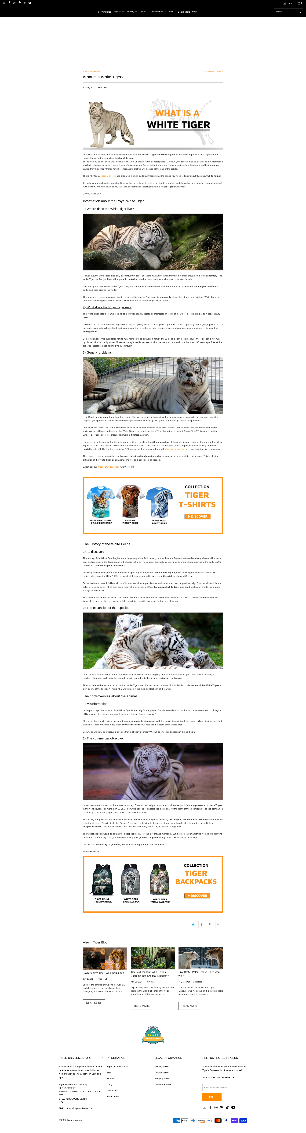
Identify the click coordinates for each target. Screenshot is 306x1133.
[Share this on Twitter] (193, 924)
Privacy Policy (161, 1066)
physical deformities (175, 449)
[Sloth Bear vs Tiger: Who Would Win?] (105, 958)
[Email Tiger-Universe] (3, 3)
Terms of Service (163, 1084)
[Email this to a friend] (218, 924)
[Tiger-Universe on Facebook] (8, 3)
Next (219, 71)
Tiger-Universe (108, 176)
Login (289, 3)
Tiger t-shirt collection (108, 467)
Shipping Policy (162, 1078)
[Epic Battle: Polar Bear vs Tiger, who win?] (200, 958)
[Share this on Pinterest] (210, 924)
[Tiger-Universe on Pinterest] (19, 3)
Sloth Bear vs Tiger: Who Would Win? (104, 973)
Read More (94, 1003)
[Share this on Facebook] (201, 924)
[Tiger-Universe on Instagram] (14, 3)
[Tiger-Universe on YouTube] (29, 3)
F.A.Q (109, 1084)
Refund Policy (161, 1072)
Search (110, 1078)
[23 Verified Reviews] (153, 1050)
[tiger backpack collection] (153, 912)
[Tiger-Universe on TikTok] (24, 3)
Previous (209, 71)
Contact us (112, 1090)
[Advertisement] (153, 41)
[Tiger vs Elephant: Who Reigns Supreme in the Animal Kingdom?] (153, 958)
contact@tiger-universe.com (79, 1108)
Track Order (113, 1096)
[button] (118, 12)
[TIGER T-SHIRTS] (153, 533)
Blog (109, 1072)
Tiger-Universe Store (117, 1066)
